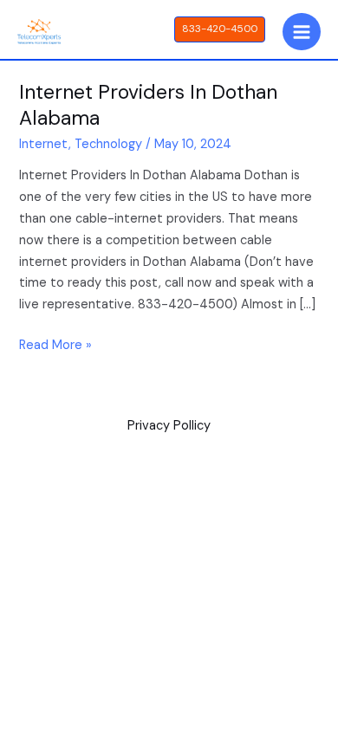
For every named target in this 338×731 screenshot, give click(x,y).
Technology (108, 144)
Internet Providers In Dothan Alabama (148, 105)
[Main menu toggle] (302, 32)
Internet (43, 144)
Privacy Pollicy (169, 425)
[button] (219, 29)
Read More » (55, 344)
